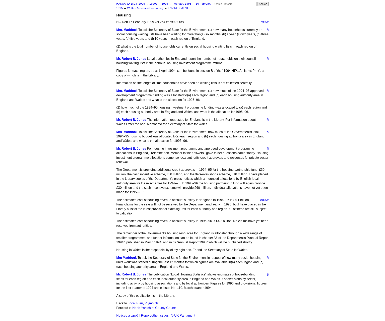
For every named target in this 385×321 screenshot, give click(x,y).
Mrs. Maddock (127, 29)
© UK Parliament (183, 315)
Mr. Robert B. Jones (131, 58)
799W (264, 22)
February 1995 (182, 3)
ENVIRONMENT (178, 8)
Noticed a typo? (127, 315)
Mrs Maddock (126, 257)
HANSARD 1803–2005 (130, 3)
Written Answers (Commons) (145, 8)
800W (264, 200)
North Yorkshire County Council (154, 308)
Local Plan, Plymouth (143, 303)
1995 (165, 3)
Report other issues (155, 315)
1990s (153, 3)
